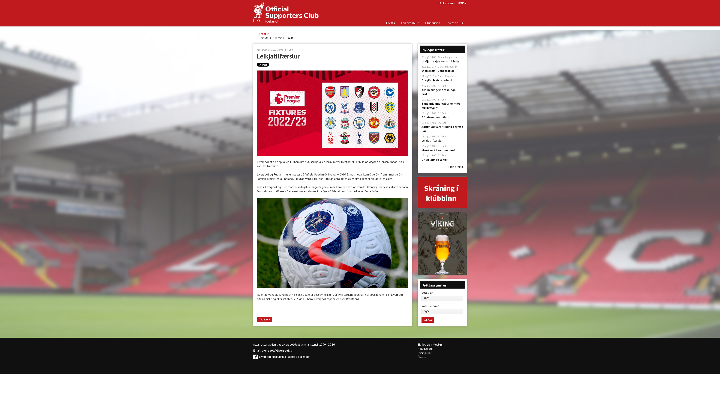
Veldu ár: (428, 292)
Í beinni (422, 357)
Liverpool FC (455, 23)
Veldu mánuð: (431, 306)
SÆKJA (428, 320)
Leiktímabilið (410, 23)
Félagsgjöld (425, 348)
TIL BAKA (264, 319)
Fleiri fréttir (455, 167)
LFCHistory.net (446, 3)
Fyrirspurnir (424, 353)
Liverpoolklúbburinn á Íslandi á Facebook (284, 356)
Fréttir (390, 23)
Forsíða (263, 38)
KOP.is (462, 3)
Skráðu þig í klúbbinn (430, 344)
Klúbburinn (432, 23)
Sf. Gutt (289, 49)
